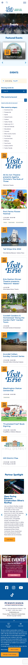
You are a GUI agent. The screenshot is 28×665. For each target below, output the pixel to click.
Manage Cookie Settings (9, 654)
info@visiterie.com (14, 612)
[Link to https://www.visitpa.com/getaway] (14, 605)
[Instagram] (14, 587)
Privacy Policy (7, 614)
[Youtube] (20, 587)
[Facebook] (7, 587)
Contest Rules (21, 614)
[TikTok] (12, 595)
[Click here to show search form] (7, 2)
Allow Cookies (14, 649)
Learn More (10, 539)
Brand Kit (14, 614)
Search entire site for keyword (9, 103)
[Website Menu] (24, 3)
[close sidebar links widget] (14, 620)
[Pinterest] (17, 595)
